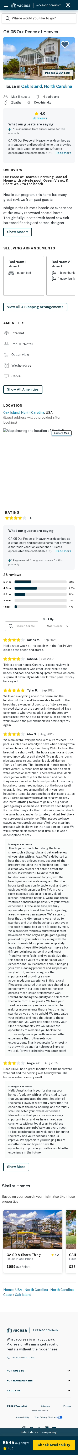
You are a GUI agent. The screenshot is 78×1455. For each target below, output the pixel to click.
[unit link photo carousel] (32, 1229)
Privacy (67, 1406)
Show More (16, 1167)
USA (18, 1290)
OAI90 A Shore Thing (24, 1255)
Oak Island (31, 86)
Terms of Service (39, 1410)
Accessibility (22, 1417)
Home (8, 1290)
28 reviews (40, 118)
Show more (16, 232)
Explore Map (61, 432)
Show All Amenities (23, 389)
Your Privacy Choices (46, 1417)
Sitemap (45, 1406)
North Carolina (58, 86)
